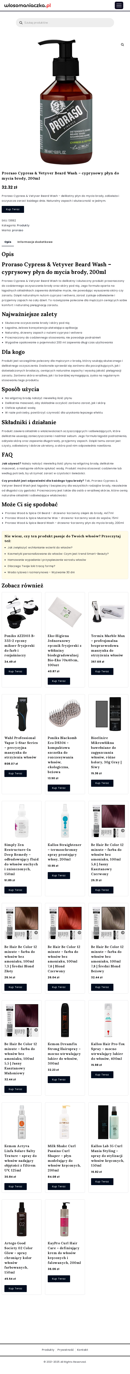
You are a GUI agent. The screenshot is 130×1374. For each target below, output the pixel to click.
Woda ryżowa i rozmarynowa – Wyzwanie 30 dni (41, 572)
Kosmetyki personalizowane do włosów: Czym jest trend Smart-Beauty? (58, 554)
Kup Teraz (13, 209)
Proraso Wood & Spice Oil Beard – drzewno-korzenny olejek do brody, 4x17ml (59, 513)
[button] (123, 45)
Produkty (23, 225)
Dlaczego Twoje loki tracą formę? (31, 566)
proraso (17, 230)
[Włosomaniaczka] (27, 5)
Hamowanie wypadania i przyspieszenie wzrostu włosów (47, 560)
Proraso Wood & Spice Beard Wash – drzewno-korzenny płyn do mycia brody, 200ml (64, 523)
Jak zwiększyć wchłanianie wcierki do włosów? (40, 547)
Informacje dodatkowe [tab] (35, 242)
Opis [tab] (7, 242)
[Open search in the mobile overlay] (65, 22)
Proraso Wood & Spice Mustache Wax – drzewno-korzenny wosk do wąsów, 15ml (61, 518)
